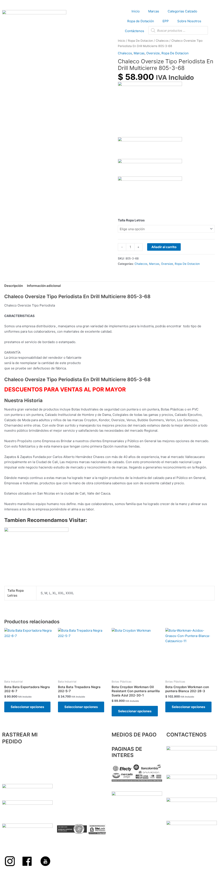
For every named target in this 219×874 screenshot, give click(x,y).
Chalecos (162, 40)
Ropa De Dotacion (140, 40)
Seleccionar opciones (27, 707)
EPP (166, 21)
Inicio (136, 11)
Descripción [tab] (13, 286)
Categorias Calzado (182, 11)
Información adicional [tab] (44, 286)
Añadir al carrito (163, 247)
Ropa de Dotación (140, 21)
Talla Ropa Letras (131, 220)
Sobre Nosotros (189, 21)
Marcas (153, 11)
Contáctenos (134, 31)
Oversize (153, 53)
